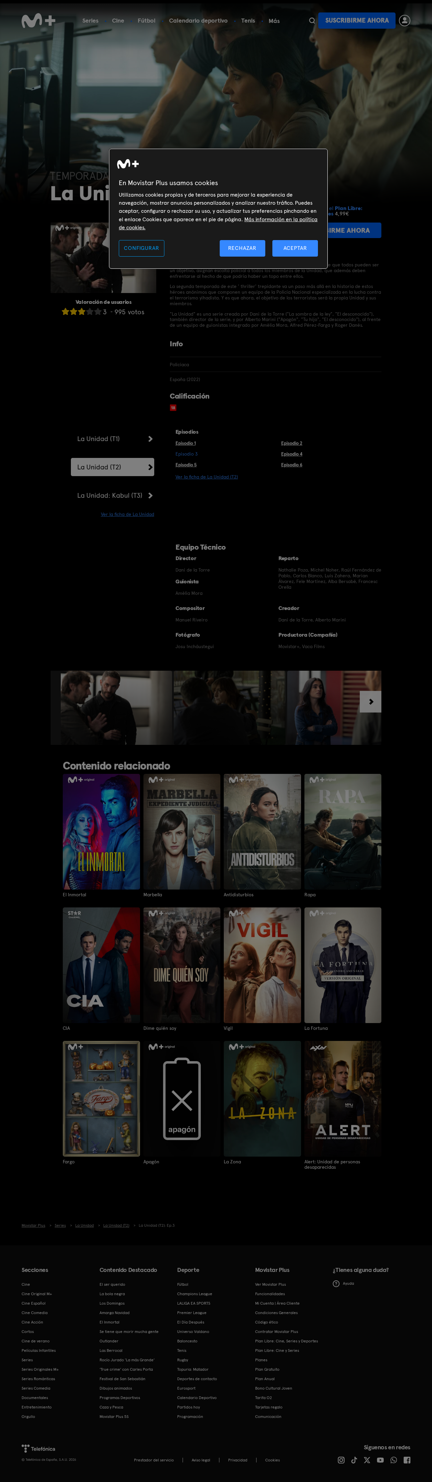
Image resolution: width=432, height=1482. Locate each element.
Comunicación (268, 1416)
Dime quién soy (159, 1028)
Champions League (194, 1293)
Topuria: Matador (193, 1369)
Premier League (192, 1312)
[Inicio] (38, 20)
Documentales (35, 1397)
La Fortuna (316, 1028)
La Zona (232, 1161)
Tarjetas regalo (268, 1407)
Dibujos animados (116, 1388)
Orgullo (28, 1416)
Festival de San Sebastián (122, 1378)
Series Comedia (36, 1388)
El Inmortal (74, 894)
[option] (117, 708)
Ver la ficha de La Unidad (127, 514)
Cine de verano (36, 1341)
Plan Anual (265, 1378)
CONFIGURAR (141, 248)
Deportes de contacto (197, 1378)
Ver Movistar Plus (270, 1284)
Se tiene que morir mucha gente (129, 1331)
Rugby (182, 1360)
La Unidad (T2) (99, 467)
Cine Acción (32, 1322)
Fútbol (147, 20)
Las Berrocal (111, 1350)
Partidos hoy (188, 1407)
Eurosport (186, 1388)
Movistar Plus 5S (114, 1416)
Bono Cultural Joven (273, 1388)
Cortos (28, 1331)
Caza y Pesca (111, 1407)
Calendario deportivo (198, 20)
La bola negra (112, 1293)
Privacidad (237, 1460)
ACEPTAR (295, 248)
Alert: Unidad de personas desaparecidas (332, 1164)
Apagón (151, 1161)
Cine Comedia (35, 1312)
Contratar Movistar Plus (276, 1331)
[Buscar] (312, 21)
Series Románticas (38, 1378)
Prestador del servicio (154, 1460)
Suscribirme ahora (357, 20)
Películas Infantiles (39, 1350)
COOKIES (272, 1460)
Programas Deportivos (120, 1397)
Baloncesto (187, 1341)
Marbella (152, 894)
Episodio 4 (291, 454)
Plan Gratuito (267, 1369)
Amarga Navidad (115, 1312)
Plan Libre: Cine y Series (277, 1350)
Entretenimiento (37, 1407)
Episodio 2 (291, 443)
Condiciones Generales (276, 1312)
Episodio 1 (186, 443)
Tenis (248, 20)
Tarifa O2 (263, 1397)
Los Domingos (112, 1303)
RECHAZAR (242, 248)
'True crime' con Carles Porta (126, 1369)
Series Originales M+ (40, 1369)
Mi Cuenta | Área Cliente (277, 1303)
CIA (66, 1028)
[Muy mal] (65, 311)
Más (274, 21)
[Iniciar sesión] (404, 20)
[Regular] (81, 311)
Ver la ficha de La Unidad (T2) (207, 477)
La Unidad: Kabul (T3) (109, 495)
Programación (190, 1416)
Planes (261, 1360)
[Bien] (89, 311)
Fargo (69, 1161)
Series (90, 20)
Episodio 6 (291, 464)
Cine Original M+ (37, 1293)
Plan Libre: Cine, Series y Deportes (286, 1341)
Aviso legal (201, 1460)
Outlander (109, 1341)
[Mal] (73, 311)
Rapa (310, 894)
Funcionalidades (270, 1293)
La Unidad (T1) (98, 439)
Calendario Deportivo (197, 1397)
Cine (118, 20)
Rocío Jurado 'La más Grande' (127, 1360)
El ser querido (112, 1284)
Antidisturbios (238, 894)
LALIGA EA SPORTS (193, 1303)
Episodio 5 (186, 464)
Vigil (228, 1028)
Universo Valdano (193, 1331)
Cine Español (34, 1303)
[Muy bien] (98, 311)
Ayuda (348, 1283)
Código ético (266, 1322)
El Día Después (190, 1322)
